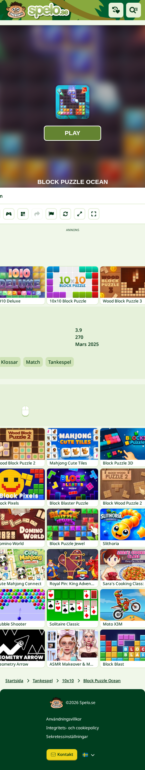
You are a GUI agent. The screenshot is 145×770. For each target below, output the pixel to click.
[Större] (79, 214)
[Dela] (37, 214)
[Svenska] (89, 755)
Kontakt (65, 754)
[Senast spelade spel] (116, 10)
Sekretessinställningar (67, 736)
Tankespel (59, 362)
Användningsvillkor (64, 719)
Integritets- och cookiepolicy (72, 728)
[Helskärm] (93, 214)
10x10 (68, 680)
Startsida (14, 680)
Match (33, 362)
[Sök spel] (133, 10)
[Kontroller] (8, 214)
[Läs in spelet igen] (65, 214)
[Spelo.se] (37, 10)
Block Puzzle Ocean (102, 680)
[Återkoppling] (51, 214)
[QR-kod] (23, 214)
